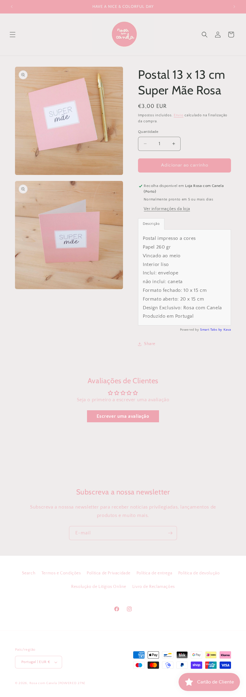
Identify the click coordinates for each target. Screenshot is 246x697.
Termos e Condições (61, 573)
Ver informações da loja (167, 208)
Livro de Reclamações (153, 586)
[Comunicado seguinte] (234, 6)
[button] (12, 34)
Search (29, 573)
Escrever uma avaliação (123, 416)
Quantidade (148, 132)
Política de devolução (199, 573)
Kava (227, 330)
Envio (179, 115)
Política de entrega (154, 573)
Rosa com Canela (43, 683)
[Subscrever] (170, 533)
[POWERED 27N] (71, 683)
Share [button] (149, 343)
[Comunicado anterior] (11, 6)
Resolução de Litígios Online (98, 586)
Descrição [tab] (151, 224)
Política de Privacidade (108, 573)
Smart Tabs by (211, 330)
